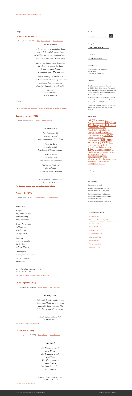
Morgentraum (56, 108)
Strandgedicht (93, 154)
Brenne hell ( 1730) (94, 247)
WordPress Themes (104, 392)
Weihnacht (101, 161)
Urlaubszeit (107, 159)
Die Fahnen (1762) (94, 223)
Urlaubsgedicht (96, 159)
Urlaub (104, 157)
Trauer (103, 154)
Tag (48, 275)
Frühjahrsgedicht (94, 133)
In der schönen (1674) (26, 36)
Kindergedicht (92, 145)
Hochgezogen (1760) (95, 237)
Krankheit (102, 145)
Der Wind (22, 383)
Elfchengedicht (98, 125)
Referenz (74, 23)
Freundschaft (100, 127)
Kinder (111, 143)
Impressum (48, 23)
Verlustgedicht (93, 161)
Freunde (91, 128)
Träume (37, 120)
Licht (33, 186)
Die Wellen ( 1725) (94, 240)
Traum (47, 186)
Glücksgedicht (94, 138)
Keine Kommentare (58, 41)
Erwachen (34, 108)
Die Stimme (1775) (94, 230)
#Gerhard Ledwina (24, 108)
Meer (113, 150)
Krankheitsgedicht (95, 147)
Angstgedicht (101, 120)
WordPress (42, 392)
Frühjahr (106, 130)
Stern (42, 186)
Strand (113, 152)
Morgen (40, 108)
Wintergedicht (93, 164)
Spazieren (64, 108)
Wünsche (52, 186)
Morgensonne (47, 108)
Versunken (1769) (94, 216)
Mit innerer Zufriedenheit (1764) (98, 219)
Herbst (102, 137)
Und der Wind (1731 (95, 244)
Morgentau (28, 323)
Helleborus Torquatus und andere (35, 24)
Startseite (22, 23)
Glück (38, 41)
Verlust (114, 159)
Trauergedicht (94, 156)
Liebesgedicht (103, 149)
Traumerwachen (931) (27, 116)
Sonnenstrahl (36, 323)
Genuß (101, 135)
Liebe (92, 149)
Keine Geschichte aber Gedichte (36, 12)
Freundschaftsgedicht (95, 130)
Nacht (38, 275)
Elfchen (110, 122)
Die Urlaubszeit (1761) (95, 226)
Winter (107, 161)
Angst (91, 120)
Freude (112, 125)
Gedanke (28, 186)
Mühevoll (33, 275)
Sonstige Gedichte (45, 41)
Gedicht (21, 275)
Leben (109, 147)
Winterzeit (101, 163)
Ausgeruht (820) (24, 193)
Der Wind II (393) (25, 330)
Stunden (43, 275)
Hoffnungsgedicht (98, 142)
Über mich (88, 23)
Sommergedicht (106, 152)
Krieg (104, 147)
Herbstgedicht (93, 140)
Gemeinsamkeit (93, 135)
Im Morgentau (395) (26, 282)
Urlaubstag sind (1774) (95, 233)
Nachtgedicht (97, 152)
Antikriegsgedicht (96, 123)
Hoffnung (107, 140)
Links (61, 23)
